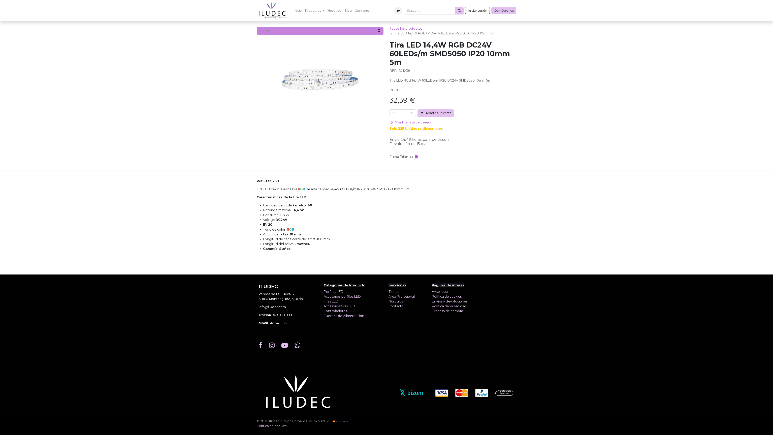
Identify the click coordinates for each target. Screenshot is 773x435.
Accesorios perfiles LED (342, 296)
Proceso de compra (447, 311)
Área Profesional (402, 296)
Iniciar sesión (477, 10)
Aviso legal (440, 292)
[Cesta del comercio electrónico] (398, 11)
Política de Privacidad (449, 306)
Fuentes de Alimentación (344, 316)
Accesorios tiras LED (339, 306)
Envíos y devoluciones (449, 301)
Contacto (396, 306)
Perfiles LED (333, 292)
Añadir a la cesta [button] (438, 113)
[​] (417, 157)
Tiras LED (331, 301)
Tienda (394, 292)
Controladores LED (339, 311)
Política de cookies (447, 296)
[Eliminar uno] (393, 113)
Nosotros (396, 301)
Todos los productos (406, 28)
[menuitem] (297, 11)
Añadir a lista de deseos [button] (413, 122)
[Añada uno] (412, 113)
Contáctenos (504, 10)
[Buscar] (459, 10)
